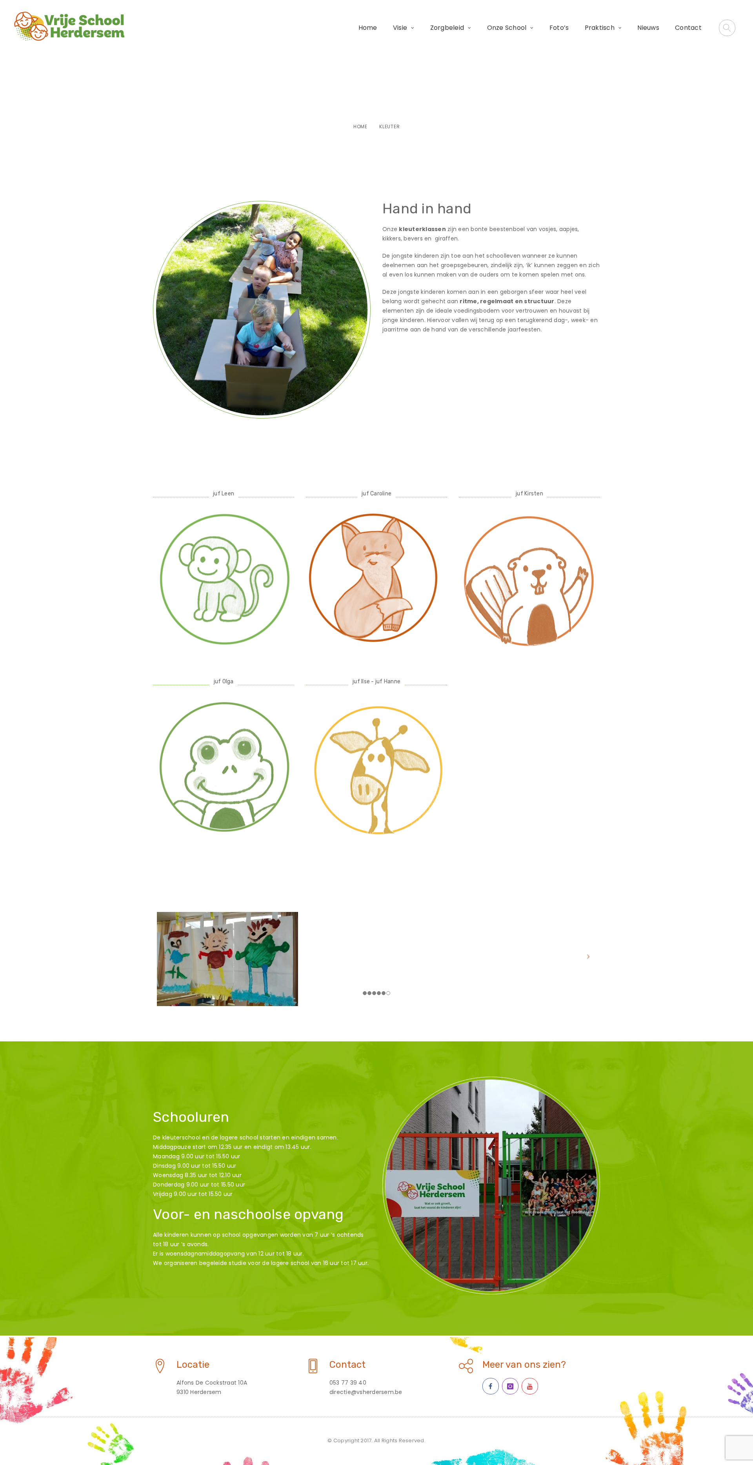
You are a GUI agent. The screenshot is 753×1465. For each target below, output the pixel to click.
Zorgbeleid (447, 27)
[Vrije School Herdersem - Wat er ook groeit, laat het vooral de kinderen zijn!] (69, 26)
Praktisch (600, 27)
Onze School (507, 27)
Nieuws (648, 27)
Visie (400, 27)
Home (367, 27)
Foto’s (559, 27)
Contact (688, 27)
